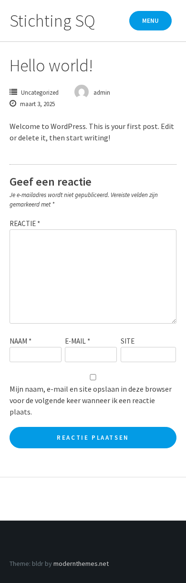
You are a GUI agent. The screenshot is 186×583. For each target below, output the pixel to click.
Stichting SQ (52, 20)
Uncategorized (40, 93)
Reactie (25, 223)
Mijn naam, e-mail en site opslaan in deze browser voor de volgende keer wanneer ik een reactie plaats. (91, 400)
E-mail (77, 341)
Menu (150, 21)
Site (127, 341)
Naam (20, 341)
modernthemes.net (81, 563)
